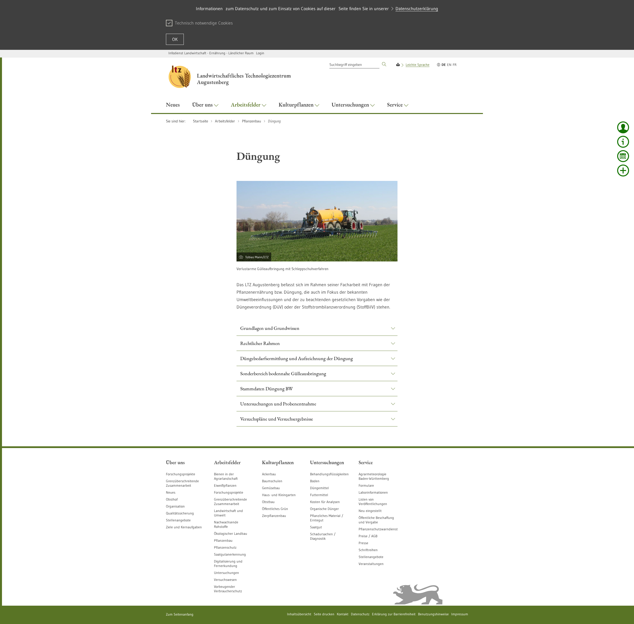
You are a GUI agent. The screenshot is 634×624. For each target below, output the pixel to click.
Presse (363, 543)
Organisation (175, 506)
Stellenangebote (178, 520)
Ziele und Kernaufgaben (184, 527)
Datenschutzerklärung (417, 8)
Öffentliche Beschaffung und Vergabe (376, 519)
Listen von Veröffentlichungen (373, 501)
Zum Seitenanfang (179, 614)
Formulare (366, 485)
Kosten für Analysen (325, 502)
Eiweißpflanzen (225, 485)
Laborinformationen (373, 492)
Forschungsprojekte (180, 474)
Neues (170, 492)
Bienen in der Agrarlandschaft (226, 476)
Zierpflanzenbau (274, 515)
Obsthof (172, 499)
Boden (314, 481)
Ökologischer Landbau (230, 533)
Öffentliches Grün (275, 509)
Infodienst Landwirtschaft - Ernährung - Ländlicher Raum (211, 53)
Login (260, 53)
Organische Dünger (324, 509)
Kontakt (342, 614)
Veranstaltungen (371, 564)
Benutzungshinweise (433, 614)
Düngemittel (319, 488)
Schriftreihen (368, 550)
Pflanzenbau (223, 540)
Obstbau (268, 502)
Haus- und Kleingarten (279, 495)
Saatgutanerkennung (230, 554)
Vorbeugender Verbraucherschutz (228, 588)
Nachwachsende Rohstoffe (226, 524)
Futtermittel (319, 495)
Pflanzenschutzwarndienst (378, 529)
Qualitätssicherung (180, 513)
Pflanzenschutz (225, 547)
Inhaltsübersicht (299, 614)
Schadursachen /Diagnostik (323, 536)
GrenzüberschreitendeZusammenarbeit (230, 501)
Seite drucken (324, 614)
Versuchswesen (225, 579)
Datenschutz (360, 614)
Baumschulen (272, 481)
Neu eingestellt (370, 511)
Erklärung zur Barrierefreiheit (394, 614)
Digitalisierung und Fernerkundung (228, 563)
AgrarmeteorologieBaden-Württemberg (374, 476)
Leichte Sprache (417, 64)
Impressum (459, 614)
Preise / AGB (368, 536)
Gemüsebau (271, 488)
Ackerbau (269, 474)
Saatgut (316, 527)
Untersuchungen (226, 572)
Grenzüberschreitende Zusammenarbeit (182, 483)
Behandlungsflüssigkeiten (329, 474)
